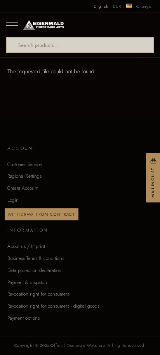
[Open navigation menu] (12, 25)
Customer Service (24, 164)
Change (143, 6)
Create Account (22, 188)
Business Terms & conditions (35, 258)
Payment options (23, 318)
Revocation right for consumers (38, 294)
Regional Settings (24, 176)
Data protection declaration (34, 270)
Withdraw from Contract (41, 214)
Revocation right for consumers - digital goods (53, 306)
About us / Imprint (26, 246)
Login (13, 200)
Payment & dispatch (27, 282)
